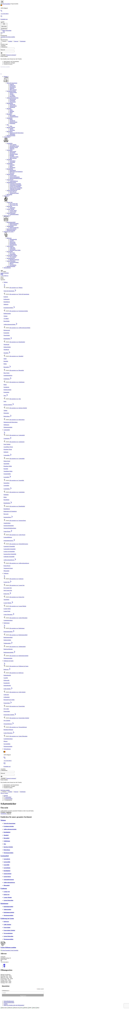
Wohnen (3, 820)
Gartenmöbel (8, 797)
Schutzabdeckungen (11, 182)
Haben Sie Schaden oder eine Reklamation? (14, 1005)
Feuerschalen (10, 251)
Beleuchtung (10, 131)
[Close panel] (1, 34)
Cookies (5, 1003)
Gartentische (9, 143)
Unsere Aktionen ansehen (8, 947)
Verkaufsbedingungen (9, 1001)
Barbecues (9, 238)
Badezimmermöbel (11, 222)
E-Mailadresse (6, 990)
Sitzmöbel (9, 108)
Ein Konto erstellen (10, 36)
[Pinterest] (4, 967)
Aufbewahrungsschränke (12, 97)
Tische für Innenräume (12, 83)
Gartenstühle (10, 150)
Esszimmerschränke (11, 91)
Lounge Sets (9, 202)
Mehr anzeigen (13, 89)
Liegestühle (9, 159)
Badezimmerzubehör (11, 229)
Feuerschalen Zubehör (12, 255)
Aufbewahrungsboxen (12, 190)
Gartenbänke (10, 163)
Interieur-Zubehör (11, 127)
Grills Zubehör (10, 246)
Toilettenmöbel (10, 226)
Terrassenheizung (11, 258)
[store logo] (5, 3)
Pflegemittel (9, 194)
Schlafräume (9, 118)
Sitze (8, 124)
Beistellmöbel (10, 103)
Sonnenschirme (10, 174)
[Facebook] (4, 965)
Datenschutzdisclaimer (9, 1002)
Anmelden (3, 36)
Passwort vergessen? (11, 55)
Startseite (6, 795)
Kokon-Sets (9, 206)
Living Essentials (5, 273)
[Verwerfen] (2, 2)
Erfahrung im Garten (7, 918)
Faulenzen (4, 888)
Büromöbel (9, 114)
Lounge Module (10, 209)
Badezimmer (4, 903)
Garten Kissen (10, 179)
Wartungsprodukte (11, 135)
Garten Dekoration (11, 213)
